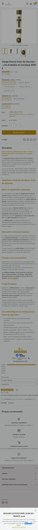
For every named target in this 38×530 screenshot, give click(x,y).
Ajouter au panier (19, 132)
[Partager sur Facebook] (24, 139)
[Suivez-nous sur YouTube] (6, 502)
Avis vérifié (5, 392)
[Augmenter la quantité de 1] (21, 126)
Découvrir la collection (19, 527)
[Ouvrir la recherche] (27, 4)
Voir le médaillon (13, 278)
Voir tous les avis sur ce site (20, 361)
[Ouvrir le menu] (3, 3)
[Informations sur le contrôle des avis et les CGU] (29, 358)
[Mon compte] (31, 4)
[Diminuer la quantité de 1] (11, 126)
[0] (34, 4)
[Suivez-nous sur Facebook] (3, 502)
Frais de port (22, 114)
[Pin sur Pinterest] (28, 139)
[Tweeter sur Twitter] (31, 139)
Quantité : (5, 126)
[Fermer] (35, 510)
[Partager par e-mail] (35, 139)
